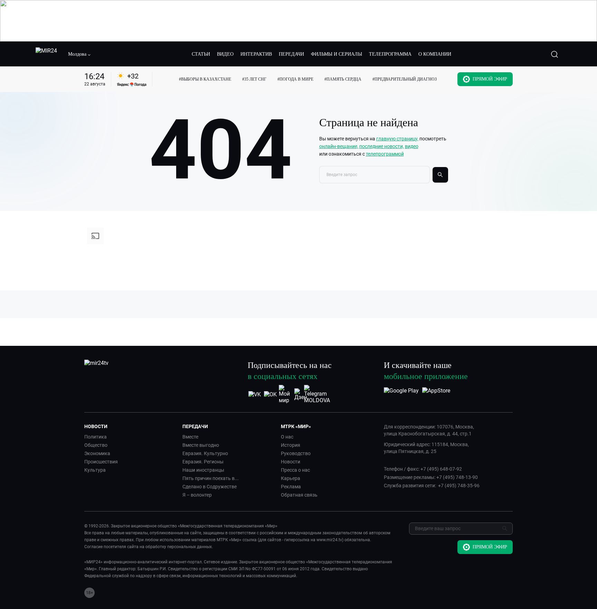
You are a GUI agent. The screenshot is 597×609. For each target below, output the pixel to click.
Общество (95, 445)
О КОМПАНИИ (434, 54)
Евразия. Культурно (205, 453)
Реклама (291, 486)
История (290, 445)
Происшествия (101, 461)
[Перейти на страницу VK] (254, 394)
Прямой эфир (490, 79)
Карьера (290, 478)
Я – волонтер (197, 494)
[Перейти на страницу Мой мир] (286, 394)
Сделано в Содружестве (209, 486)
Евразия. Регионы (203, 461)
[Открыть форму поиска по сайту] (554, 54)
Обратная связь (299, 494)
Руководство (296, 453)
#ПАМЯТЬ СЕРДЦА (342, 79)
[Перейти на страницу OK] (270, 394)
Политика (95, 436)
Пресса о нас (295, 470)
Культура (95, 470)
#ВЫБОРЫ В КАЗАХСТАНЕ (205, 79)
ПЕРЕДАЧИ (291, 54)
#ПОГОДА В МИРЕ (295, 79)
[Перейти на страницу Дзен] (301, 394)
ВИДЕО (225, 54)
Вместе (190, 436)
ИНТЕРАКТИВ (256, 54)
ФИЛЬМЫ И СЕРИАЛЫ (336, 54)
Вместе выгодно (200, 445)
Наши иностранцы (203, 470)
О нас (287, 436)
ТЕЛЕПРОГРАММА (390, 54)
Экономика (97, 453)
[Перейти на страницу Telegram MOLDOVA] (317, 394)
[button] (79, 54)
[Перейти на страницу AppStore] (436, 394)
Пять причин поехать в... (210, 478)
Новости (290, 461)
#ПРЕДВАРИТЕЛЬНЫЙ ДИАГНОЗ (404, 79)
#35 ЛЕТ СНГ (254, 79)
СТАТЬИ (201, 54)
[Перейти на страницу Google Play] (401, 394)
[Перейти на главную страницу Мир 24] (46, 54)
